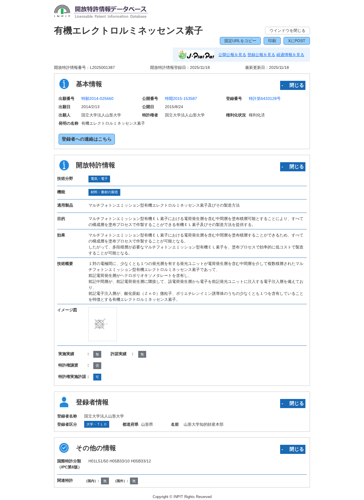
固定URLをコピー (240, 40)
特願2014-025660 (97, 98)
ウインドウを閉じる (287, 30)
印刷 (272, 40)
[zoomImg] (103, 324)
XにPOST (296, 40)
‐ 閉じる (293, 85)
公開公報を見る (232, 54)
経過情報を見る (290, 54)
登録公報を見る (261, 54)
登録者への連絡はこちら (87, 139)
